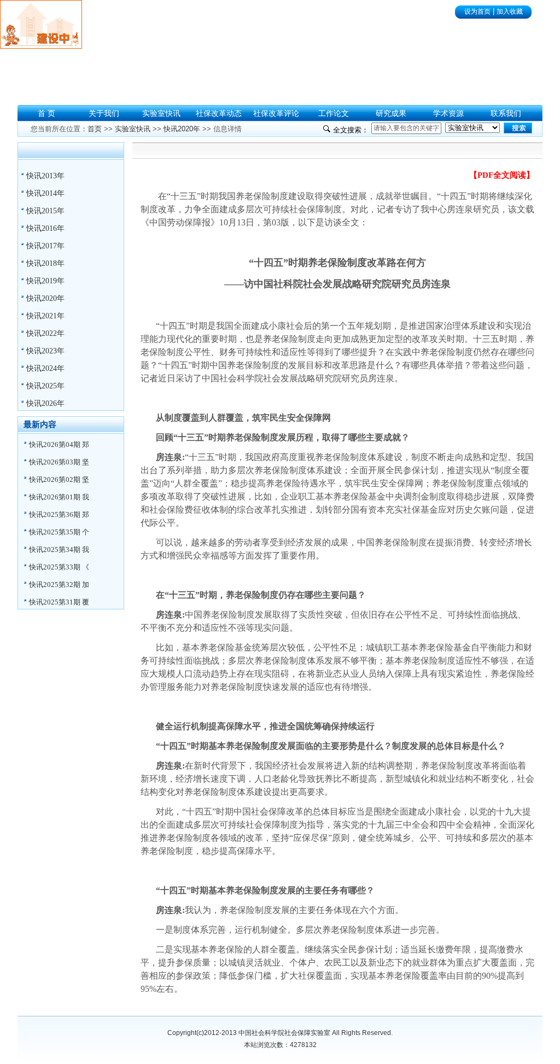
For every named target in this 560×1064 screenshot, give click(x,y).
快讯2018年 (45, 263)
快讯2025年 (45, 386)
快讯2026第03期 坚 (59, 462)
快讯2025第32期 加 (59, 584)
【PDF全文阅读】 (501, 175)
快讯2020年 (45, 298)
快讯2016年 (45, 228)
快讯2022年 (45, 333)
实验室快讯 (132, 129)
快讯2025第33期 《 (59, 567)
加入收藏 (510, 11)
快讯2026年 (45, 403)
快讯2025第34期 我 (59, 549)
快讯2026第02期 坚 (59, 479)
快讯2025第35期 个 (59, 532)
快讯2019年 (45, 281)
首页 (95, 129)
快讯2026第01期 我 (59, 497)
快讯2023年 (45, 351)
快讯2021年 (45, 316)
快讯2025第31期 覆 (59, 602)
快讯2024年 (45, 368)
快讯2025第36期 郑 (59, 514)
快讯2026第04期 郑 (59, 444)
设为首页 (477, 11)
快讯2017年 (45, 246)
